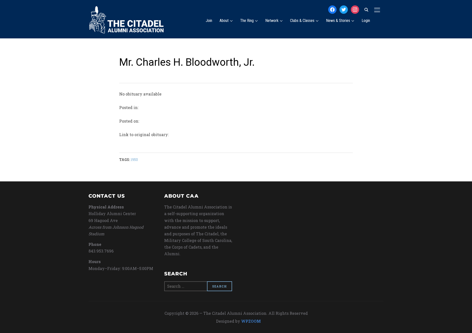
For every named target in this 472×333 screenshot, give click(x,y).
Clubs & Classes (302, 20)
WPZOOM (251, 321)
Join (209, 20)
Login (366, 20)
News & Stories (338, 20)
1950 (134, 159)
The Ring (247, 20)
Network (272, 20)
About (224, 20)
